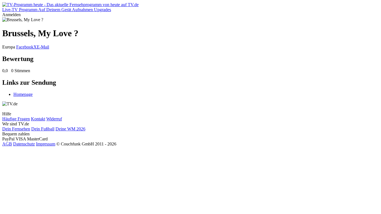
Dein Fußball (42, 129)
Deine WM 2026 (70, 129)
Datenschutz (24, 144)
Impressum (45, 144)
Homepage (23, 94)
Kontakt (38, 118)
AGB (7, 144)
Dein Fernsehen (16, 129)
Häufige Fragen (16, 118)
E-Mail (43, 47)
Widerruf (54, 118)
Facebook (24, 47)
